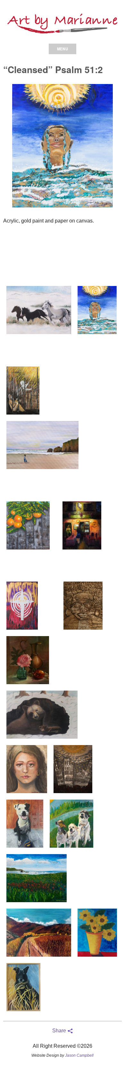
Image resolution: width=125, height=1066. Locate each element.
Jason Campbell (79, 1055)
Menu (62, 48)
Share (59, 1030)
